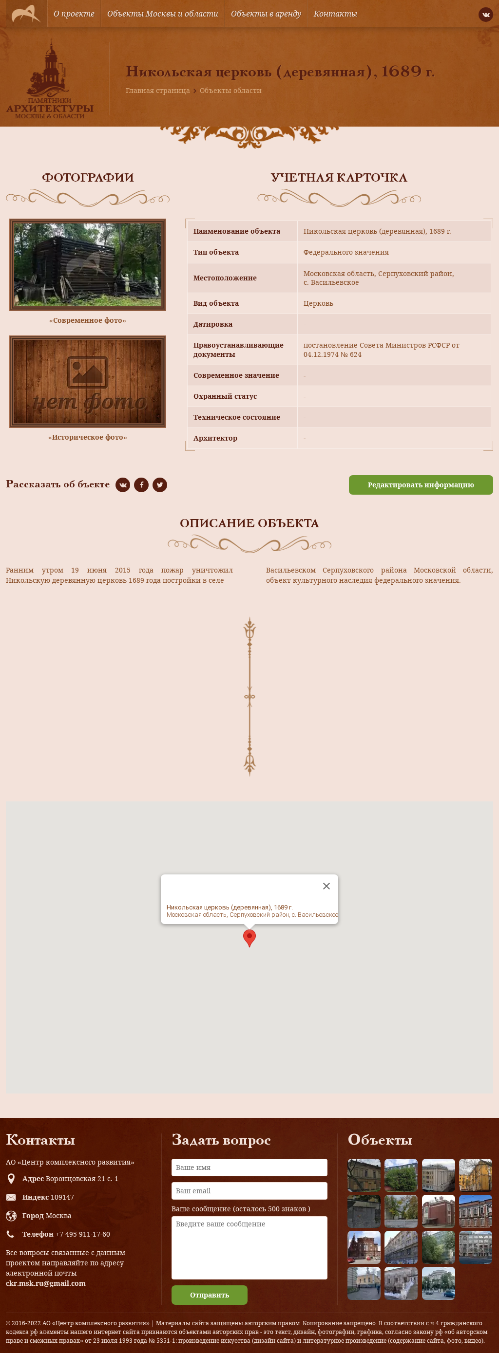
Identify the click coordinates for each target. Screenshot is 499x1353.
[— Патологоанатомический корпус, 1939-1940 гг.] (438, 1211)
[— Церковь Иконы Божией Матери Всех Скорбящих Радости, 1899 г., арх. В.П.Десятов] (364, 1247)
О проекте (74, 13)
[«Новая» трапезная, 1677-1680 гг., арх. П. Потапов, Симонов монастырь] (401, 1283)
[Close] (326, 886)
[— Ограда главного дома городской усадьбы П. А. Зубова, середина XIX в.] (364, 1211)
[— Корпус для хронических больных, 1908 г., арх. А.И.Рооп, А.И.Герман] (438, 1175)
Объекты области (231, 90)
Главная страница (158, 90)
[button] (249, 938)
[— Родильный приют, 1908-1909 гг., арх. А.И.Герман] (475, 1211)
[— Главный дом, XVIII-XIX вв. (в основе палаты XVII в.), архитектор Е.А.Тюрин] (364, 1175)
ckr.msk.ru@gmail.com (46, 1283)
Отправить (209, 1294)
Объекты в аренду (266, 13)
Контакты (335, 13)
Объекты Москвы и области (162, 13)
